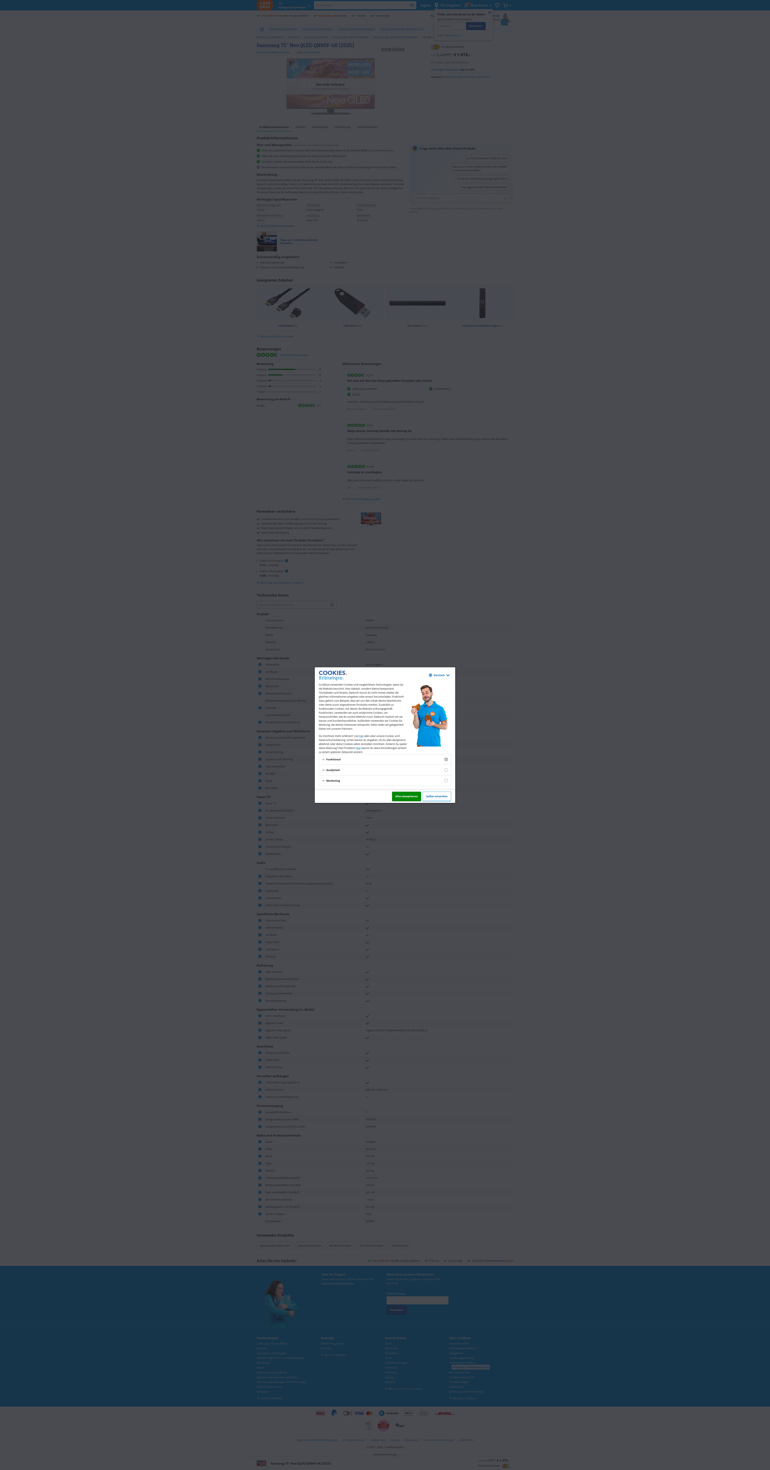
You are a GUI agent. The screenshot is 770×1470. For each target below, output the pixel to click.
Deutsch (439, 675)
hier (361, 736)
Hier (358, 748)
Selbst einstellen (437, 796)
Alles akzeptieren (406, 796)
